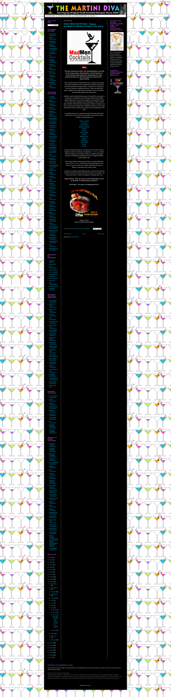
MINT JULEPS (53, 278)
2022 (51, 562)
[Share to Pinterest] (101, 229)
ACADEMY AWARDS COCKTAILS (52, 445)
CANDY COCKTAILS (52, 404)
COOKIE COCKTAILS (52, 411)
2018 (51, 572)
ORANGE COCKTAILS (52, 202)
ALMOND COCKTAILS (52, 97)
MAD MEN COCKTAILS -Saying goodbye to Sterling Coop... (55, 622)
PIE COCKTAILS (52, 422)
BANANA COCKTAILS (52, 112)
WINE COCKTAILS (52, 86)
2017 (51, 574)
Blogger (89, 685)
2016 (51, 577)
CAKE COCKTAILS (52, 400)
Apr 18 (55, 610)
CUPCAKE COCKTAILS (52, 414)
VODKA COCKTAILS (52, 79)
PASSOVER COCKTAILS (52, 363)
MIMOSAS (52, 276)
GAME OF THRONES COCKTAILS (52, 482)
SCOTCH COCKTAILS (52, 72)
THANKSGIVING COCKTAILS (53, 379)
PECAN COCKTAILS (52, 216)
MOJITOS (52, 280)
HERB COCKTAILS (52, 173)
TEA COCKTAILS (52, 245)
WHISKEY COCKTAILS (52, 83)
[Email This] (94, 229)
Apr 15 (55, 612)
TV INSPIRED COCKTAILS (53, 549)
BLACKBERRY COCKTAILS (53, 119)
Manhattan (84, 140)
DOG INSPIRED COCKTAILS (53, 463)
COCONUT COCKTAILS (52, 140)
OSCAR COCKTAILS (52, 502)
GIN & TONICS (53, 270)
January (53, 640)
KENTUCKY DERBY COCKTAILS (52, 339)
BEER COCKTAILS (52, 38)
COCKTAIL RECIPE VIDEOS (80, 16)
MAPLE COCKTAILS (52, 191)
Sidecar (84, 138)
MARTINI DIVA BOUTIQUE (64, 16)
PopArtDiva (93, 16)
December (54, 584)
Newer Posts (67, 234)
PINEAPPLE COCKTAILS (52, 220)
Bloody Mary (75, 163)
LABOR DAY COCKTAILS (52, 343)
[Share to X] (97, 229)
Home (84, 234)
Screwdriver (94, 152)
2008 (51, 655)
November (54, 588)
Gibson (84, 128)
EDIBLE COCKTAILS (52, 467)
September (54, 594)
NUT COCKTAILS (52, 198)
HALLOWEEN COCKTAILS (53, 331)
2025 (51, 560)
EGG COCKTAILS (52, 155)
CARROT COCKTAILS (52, 130)
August (53, 598)
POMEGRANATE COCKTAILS (53, 227)
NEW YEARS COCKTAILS (53, 359)
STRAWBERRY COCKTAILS (53, 242)
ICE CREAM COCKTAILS (52, 418)
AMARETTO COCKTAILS (52, 34)
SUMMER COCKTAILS (52, 375)
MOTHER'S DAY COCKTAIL (53, 355)
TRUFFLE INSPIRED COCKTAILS (52, 431)
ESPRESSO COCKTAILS (52, 162)
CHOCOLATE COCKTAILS (53, 137)
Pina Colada (84, 142)
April (52, 607)
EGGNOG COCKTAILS (52, 159)
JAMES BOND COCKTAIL (53, 491)
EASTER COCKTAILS (52, 315)
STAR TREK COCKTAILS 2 (53, 529)
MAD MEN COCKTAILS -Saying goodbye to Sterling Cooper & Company (83, 25)
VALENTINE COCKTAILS (52, 382)
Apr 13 (55, 615)
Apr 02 (55, 630)
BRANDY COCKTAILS (52, 45)
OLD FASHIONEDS (53, 283)
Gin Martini (84, 123)
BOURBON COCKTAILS (52, 42)
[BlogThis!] (95, 229)
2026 (51, 557)
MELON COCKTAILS (52, 195)
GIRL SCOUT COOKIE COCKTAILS (53, 487)
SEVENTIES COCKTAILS (52, 516)
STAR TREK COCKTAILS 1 (53, 525)
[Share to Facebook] (99, 229)
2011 (51, 647)
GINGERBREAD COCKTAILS (53, 166)
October (53, 591)
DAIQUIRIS (52, 264)
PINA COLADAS (53, 286)
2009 (51, 652)
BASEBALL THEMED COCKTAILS (52, 450)
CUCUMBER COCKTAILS (52, 151)
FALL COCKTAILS (52, 318)
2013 (51, 643)
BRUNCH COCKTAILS (52, 459)
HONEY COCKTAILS (52, 177)
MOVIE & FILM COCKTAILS (53, 498)
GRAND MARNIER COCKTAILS (52, 61)
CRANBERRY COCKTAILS (53, 148)
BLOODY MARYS (51, 261)
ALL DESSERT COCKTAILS (53, 396)
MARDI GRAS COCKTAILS (53, 347)
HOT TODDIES (53, 272)
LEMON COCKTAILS (52, 184)
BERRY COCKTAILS (52, 115)
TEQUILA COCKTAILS (52, 76)
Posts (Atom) (75, 237)
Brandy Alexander (84, 127)
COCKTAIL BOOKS (51, 16)
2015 (51, 579)
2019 (51, 569)
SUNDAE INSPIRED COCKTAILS (52, 426)
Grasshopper (84, 132)
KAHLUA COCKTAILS (52, 65)
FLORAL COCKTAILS (52, 474)
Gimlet (84, 134)
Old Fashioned (84, 125)
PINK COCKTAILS (52, 506)
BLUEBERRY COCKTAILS (53, 122)
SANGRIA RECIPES (52, 289)
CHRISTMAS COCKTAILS (53, 301)
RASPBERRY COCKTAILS (53, 238)
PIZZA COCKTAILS (52, 224)
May (52, 605)
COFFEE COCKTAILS (52, 144)
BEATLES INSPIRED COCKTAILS (52, 455)
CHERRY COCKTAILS (52, 133)
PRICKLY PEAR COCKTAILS (53, 231)
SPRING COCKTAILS (52, 366)
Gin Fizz (84, 130)
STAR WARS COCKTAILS (52, 532)
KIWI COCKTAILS (52, 180)
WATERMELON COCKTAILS (53, 249)
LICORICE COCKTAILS (52, 187)
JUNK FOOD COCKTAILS (52, 495)
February (53, 636)
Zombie (84, 146)
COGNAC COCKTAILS (52, 52)
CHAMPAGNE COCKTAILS (53, 49)
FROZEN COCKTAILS (52, 477)
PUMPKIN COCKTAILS (52, 234)
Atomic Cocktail (84, 121)
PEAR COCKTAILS (52, 213)
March (53, 633)
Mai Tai (84, 144)
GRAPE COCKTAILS (52, 169)
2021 (51, 564)
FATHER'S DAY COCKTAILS (53, 322)
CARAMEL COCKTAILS (52, 126)
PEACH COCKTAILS (52, 205)
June (52, 603)
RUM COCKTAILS (52, 68)
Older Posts (101, 234)
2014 (51, 581)
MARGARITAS (53, 274)
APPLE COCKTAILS (52, 101)
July (52, 600)
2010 (51, 650)
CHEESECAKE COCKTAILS (53, 407)
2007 (51, 657)
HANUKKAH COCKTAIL (52, 334)
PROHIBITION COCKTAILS (53, 513)
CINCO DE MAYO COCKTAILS (52, 305)
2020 (51, 567)
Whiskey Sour (84, 136)
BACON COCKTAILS (52, 108)
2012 (51, 645)
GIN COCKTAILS (52, 56)
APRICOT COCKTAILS (52, 104)
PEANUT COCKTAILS (52, 209)
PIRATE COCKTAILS (52, 509)
